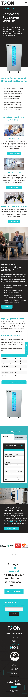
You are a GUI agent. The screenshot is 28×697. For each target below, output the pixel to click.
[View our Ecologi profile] (14, 682)
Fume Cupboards (14, 668)
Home (14, 664)
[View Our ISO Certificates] (14, 647)
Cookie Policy (14, 672)
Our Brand (14, 665)
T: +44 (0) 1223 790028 (14, 644)
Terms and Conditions (14, 676)
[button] (3, 556)
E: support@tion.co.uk (14, 643)
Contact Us (14, 674)
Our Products (14, 666)
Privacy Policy (14, 673)
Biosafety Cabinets (14, 669)
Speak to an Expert (14, 591)
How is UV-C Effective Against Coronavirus (15, 522)
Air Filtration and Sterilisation (14, 670)
